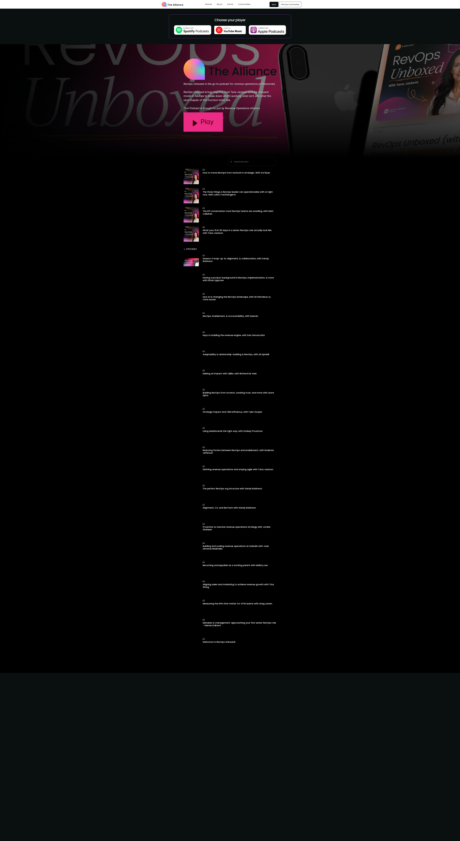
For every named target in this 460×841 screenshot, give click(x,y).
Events (230, 4)
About (219, 4)
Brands (208, 4)
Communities (244, 4)
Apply (274, 4)
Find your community (290, 4)
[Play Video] (191, 176)
